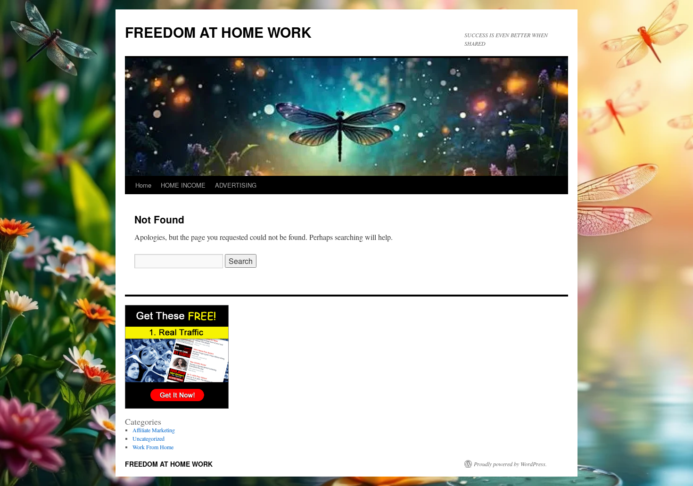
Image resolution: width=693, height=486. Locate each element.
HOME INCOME (183, 185)
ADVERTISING (235, 185)
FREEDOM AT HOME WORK (218, 32)
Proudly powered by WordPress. (510, 464)
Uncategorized (148, 438)
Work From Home (152, 447)
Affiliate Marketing (153, 430)
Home (143, 185)
